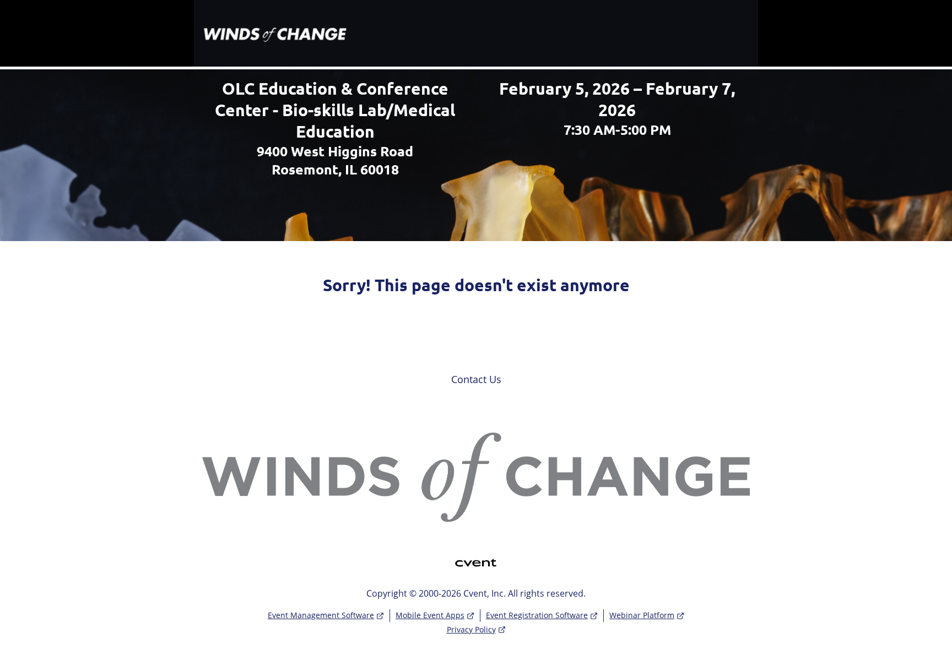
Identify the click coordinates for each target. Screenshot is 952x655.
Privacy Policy (471, 629)
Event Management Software (321, 615)
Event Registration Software (537, 615)
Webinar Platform (641, 615)
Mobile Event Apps (430, 615)
